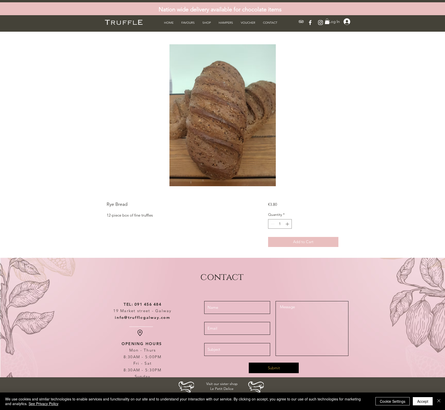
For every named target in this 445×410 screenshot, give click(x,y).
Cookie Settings (392, 401)
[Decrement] (272, 223)
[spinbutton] (280, 223)
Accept (422, 401)
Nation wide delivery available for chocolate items (220, 9)
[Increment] (288, 223)
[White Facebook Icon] (310, 22)
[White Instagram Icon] (320, 22)
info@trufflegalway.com (142, 317)
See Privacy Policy (43, 403)
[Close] (439, 401)
